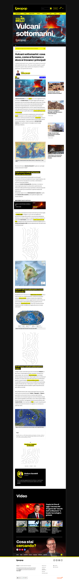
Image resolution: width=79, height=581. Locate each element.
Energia (38, 13)
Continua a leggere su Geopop (30, 445)
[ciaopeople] (60, 578)
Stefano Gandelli (31, 473)
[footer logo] (26, 560)
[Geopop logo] (21, 8)
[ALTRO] (18, 483)
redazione (43, 571)
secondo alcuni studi (25, 303)
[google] (25, 578)
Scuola (30, 554)
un (19, 214)
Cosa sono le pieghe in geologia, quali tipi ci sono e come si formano (55, 112)
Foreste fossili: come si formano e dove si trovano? (55, 92)
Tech (50, 13)
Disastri (45, 554)
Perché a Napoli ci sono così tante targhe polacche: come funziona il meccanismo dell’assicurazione (45, 529)
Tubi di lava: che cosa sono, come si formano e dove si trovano (55, 156)
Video (21, 554)
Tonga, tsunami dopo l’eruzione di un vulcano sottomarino (54, 134)
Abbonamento (18, 13)
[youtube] (59, 560)
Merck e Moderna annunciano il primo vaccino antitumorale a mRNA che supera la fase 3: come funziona (33, 529)
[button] (63, 8)
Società (60, 13)
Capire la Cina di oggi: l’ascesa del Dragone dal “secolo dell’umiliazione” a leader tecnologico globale (54, 509)
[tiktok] (54, 560)
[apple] (19, 578)
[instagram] (57, 560)
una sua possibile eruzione (33, 380)
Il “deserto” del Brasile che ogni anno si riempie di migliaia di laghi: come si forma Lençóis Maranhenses (21, 529)
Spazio (55, 13)
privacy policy (44, 565)
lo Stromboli (38, 117)
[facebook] (62, 560)
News (17, 554)
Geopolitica (45, 13)
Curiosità (26, 554)
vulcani (30, 98)
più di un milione (22, 298)
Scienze (25, 13)
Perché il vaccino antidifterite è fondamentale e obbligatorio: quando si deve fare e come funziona (56, 530)
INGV (32, 402)
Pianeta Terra (31, 13)
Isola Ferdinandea (33, 375)
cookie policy (44, 567)
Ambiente (40, 554)
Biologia (35, 554)
